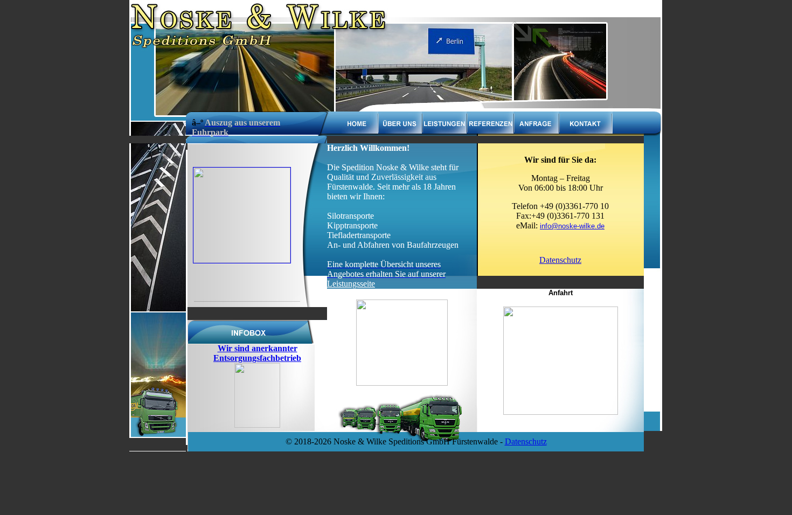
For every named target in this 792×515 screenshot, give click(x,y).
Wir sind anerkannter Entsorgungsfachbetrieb (257, 353)
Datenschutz (560, 260)
